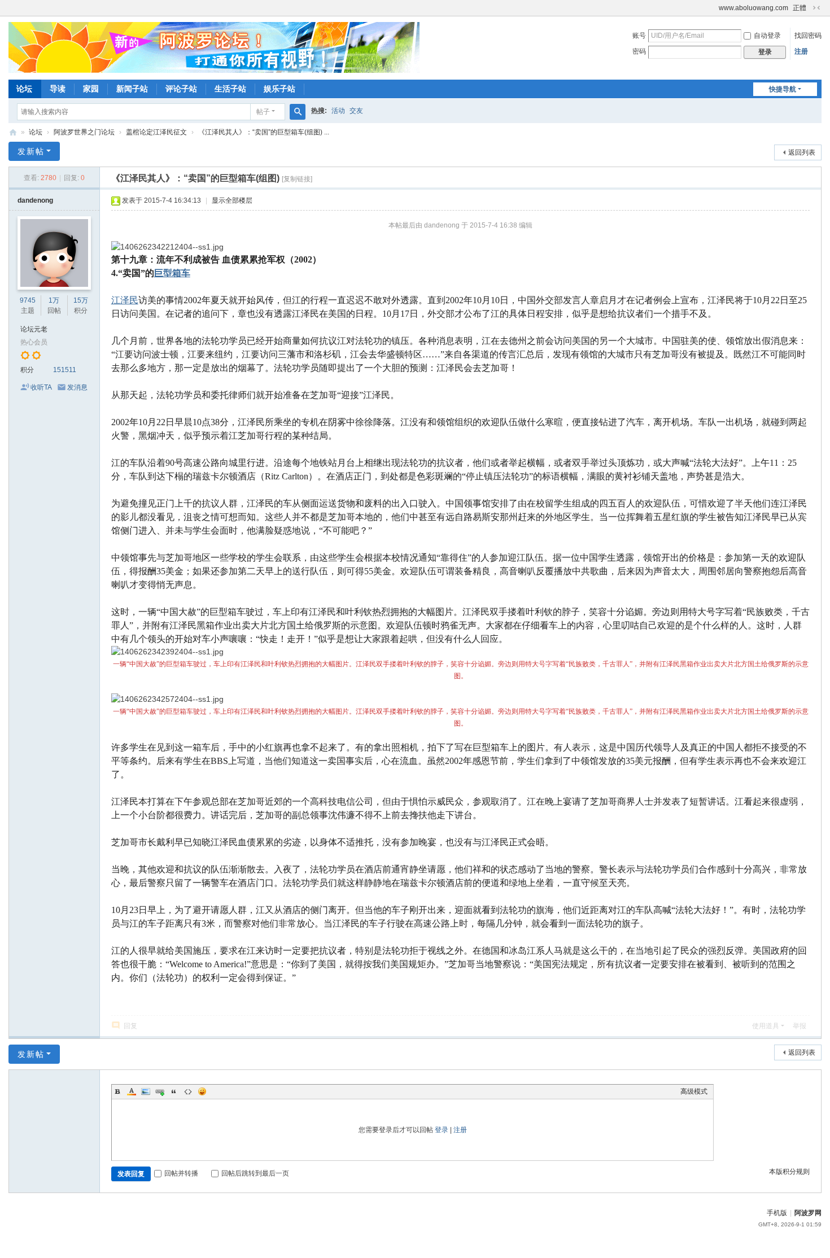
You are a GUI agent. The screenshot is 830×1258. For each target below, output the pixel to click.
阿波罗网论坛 (13, 132)
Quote (174, 1091)
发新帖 (31, 151)
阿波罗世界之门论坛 (84, 132)
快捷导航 (782, 89)
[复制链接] (297, 179)
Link (159, 1091)
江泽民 (124, 300)
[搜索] (297, 112)
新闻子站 (132, 88)
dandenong (35, 200)
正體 (799, 8)
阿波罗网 (808, 1213)
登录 (441, 1130)
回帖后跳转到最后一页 (255, 1173)
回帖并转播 (181, 1173)
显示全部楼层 (232, 200)
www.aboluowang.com (753, 8)
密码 (639, 51)
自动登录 (767, 36)
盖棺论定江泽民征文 (156, 132)
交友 (356, 111)
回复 (130, 1026)
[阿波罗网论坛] (214, 47)
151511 (64, 370)
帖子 (263, 112)
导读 (57, 88)
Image (145, 1091)
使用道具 (765, 1026)
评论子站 (181, 88)
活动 (338, 111)
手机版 (777, 1213)
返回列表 (801, 152)
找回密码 (808, 36)
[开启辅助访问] (714, 8)
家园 (91, 88)
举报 (799, 1026)
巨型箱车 (172, 273)
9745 (28, 300)
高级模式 (693, 1091)
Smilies (202, 1091)
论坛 (24, 88)
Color (131, 1091)
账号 (639, 36)
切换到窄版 (816, 8)
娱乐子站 (279, 88)
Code (188, 1091)
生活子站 (230, 88)
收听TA (41, 387)
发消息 (77, 387)
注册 (801, 51)
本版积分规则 (789, 1172)
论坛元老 (33, 329)
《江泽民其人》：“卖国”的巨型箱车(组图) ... (263, 132)
